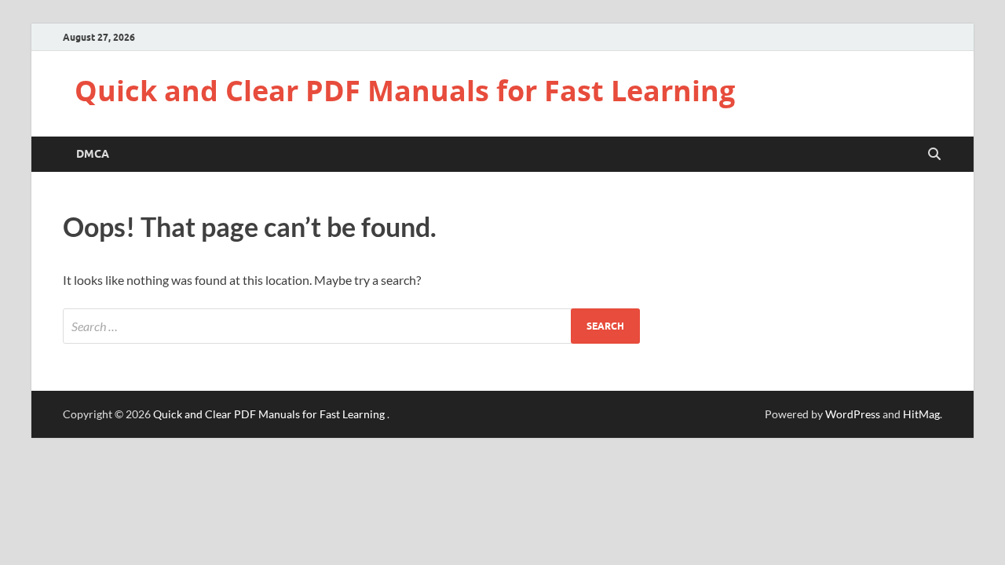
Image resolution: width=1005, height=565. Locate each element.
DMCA (92, 154)
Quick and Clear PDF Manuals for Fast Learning (405, 90)
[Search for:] (351, 326)
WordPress (852, 414)
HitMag (921, 414)
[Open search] (934, 155)
